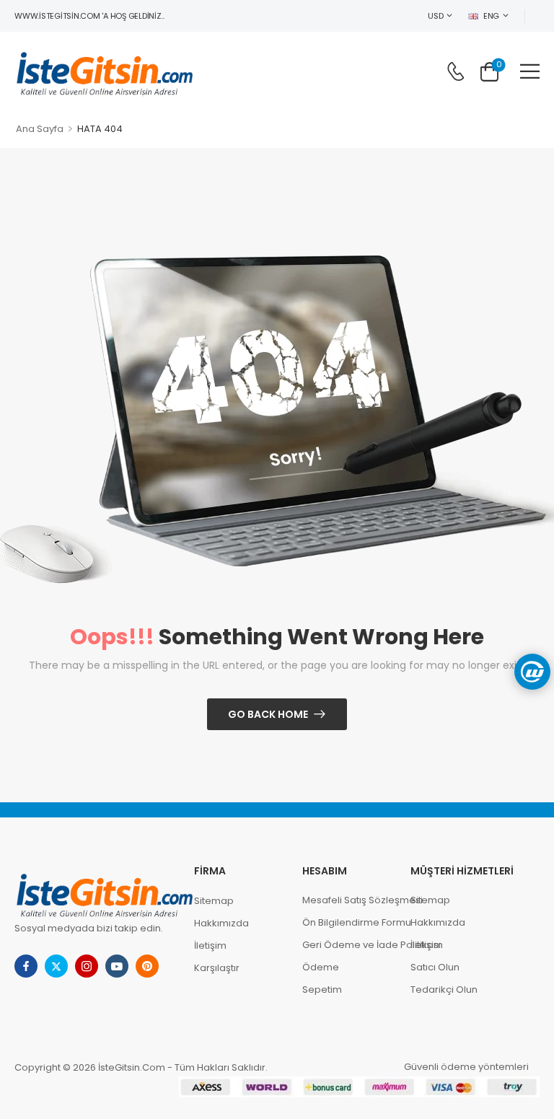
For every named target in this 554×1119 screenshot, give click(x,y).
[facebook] (26, 966)
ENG (491, 16)
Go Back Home (268, 714)
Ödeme (320, 967)
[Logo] (104, 71)
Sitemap (214, 901)
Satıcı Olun (435, 967)
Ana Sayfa (39, 129)
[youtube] (116, 966)
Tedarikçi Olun (444, 989)
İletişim (210, 945)
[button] (530, 71)
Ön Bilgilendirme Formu (349, 922)
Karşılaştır (216, 968)
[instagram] (86, 966)
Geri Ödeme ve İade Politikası (349, 945)
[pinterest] (147, 966)
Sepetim (322, 989)
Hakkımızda (221, 923)
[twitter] (56, 966)
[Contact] (455, 71)
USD (435, 16)
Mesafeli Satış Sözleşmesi (349, 900)
